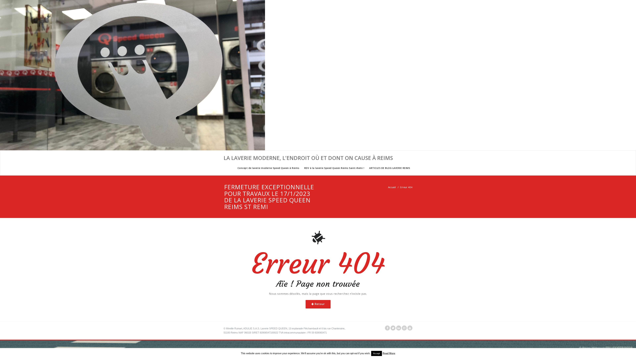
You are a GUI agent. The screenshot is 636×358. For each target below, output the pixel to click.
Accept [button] (376, 353)
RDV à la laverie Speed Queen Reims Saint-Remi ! (334, 168)
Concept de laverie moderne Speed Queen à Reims (268, 168)
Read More (389, 353)
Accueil (392, 187)
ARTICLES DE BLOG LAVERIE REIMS (389, 168)
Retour (320, 304)
